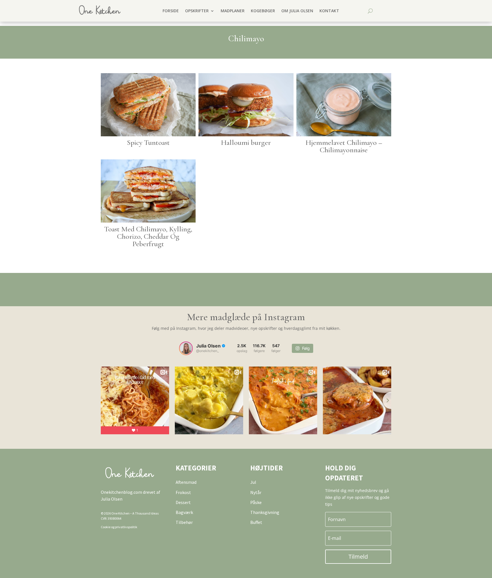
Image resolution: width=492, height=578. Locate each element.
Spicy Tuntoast (148, 142)
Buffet (256, 522)
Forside (171, 10)
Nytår (255, 492)
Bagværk (184, 512)
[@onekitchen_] (186, 348)
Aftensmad (186, 482)
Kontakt (329, 10)
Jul (253, 482)
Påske (256, 502)
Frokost (183, 492)
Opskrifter (197, 10)
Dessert (183, 502)
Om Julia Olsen (297, 10)
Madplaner (233, 10)
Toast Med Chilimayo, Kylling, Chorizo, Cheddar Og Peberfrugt (148, 236)
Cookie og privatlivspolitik (119, 527)
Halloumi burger (246, 142)
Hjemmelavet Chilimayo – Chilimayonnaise (344, 146)
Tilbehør (184, 522)
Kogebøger (263, 10)
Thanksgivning (264, 512)
